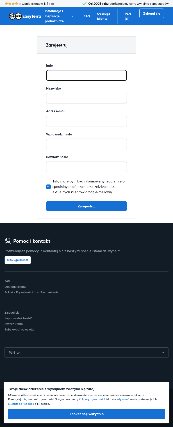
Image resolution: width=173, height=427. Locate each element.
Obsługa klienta (103, 16)
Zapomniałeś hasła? (18, 318)
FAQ (87, 16)
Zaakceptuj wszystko (87, 413)
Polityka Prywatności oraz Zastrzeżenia (31, 292)
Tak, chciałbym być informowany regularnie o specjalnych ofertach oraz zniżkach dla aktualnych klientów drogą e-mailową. (88, 186)
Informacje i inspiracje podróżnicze (54, 16)
